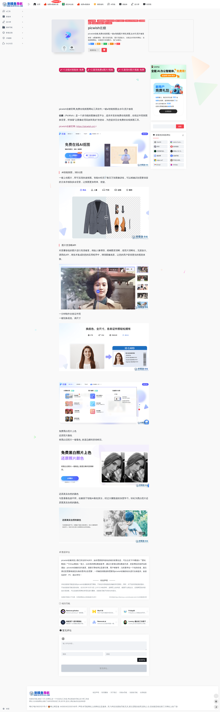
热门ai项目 (108, 23)
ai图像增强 (101, 21)
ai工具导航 (92, 21)
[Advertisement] (171, 36)
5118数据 (135, 560)
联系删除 (105, 692)
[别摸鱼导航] (39, 694)
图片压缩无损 (110, 21)
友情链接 (143, 692)
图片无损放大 (120, 21)
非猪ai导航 (123, 692)
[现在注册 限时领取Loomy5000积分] (168, 72)
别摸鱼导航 (134, 692)
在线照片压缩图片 (97, 23)
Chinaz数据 (73, 564)
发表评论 (142, 660)
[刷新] (183, 135)
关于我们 (113, 692)
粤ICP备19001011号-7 (38, 706)
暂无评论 (67, 630)
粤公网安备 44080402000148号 (63, 706)
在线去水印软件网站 (132, 21)
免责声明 (96, 692)
